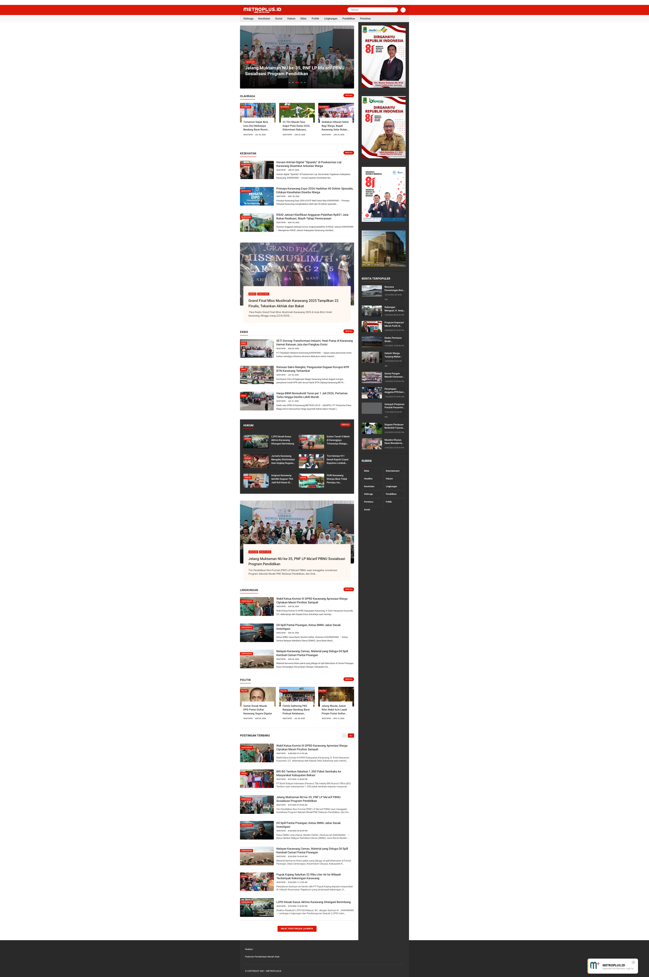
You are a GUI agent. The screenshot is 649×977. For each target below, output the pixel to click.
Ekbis (366, 470)
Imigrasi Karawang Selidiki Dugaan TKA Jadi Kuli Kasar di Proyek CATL (282, 479)
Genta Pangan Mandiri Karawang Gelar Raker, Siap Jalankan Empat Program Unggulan (394, 375)
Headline (368, 478)
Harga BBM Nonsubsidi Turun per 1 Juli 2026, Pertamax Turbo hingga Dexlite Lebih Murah (312, 395)
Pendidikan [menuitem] (348, 18)
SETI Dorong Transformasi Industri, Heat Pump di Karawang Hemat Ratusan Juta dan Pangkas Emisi (314, 342)
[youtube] (402, 971)
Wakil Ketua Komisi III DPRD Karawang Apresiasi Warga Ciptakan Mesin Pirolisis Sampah (311, 600)
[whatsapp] (388, 971)
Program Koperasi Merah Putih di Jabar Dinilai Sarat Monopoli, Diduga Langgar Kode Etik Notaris (394, 324)
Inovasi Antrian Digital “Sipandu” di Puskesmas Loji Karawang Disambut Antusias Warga (308, 164)
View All (348, 95)
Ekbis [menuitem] (304, 18)
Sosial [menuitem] (278, 18)
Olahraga (368, 494)
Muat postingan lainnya (297, 928)
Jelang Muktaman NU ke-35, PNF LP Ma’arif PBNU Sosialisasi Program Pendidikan (296, 561)
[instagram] (397, 971)
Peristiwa (368, 501)
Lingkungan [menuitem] (330, 18)
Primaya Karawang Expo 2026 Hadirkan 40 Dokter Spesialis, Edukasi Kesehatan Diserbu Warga (314, 190)
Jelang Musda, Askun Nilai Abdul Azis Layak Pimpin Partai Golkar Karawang (334, 710)
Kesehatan (369, 486)
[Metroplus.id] (262, 12)
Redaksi (249, 949)
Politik (389, 501)
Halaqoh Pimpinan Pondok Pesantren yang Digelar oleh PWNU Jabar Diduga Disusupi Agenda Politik (394, 406)
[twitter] (384, 971)
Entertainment (392, 470)
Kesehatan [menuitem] (264, 18)
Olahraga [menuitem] (248, 18)
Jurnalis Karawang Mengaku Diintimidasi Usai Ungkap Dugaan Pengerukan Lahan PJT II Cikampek (283, 460)
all (351, 735)
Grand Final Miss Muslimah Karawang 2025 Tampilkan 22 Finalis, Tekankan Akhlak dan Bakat (293, 303)
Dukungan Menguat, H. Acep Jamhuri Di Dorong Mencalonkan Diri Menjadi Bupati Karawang (394, 309)
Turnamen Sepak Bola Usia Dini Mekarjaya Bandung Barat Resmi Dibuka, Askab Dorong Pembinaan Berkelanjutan (257, 126)
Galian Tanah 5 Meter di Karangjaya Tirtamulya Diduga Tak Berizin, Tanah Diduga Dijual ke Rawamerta (338, 440)
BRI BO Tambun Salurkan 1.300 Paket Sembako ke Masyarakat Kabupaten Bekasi (308, 773)
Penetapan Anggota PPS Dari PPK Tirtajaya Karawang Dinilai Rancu (393, 390)
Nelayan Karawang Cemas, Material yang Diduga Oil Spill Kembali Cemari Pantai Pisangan (312, 653)
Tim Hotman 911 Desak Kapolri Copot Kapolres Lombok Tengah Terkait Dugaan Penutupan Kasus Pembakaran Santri (337, 460)
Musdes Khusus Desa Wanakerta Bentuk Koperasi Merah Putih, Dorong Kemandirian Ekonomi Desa (393, 441)
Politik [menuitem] (315, 18)
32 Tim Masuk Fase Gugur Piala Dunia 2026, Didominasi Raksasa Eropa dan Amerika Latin (296, 126)
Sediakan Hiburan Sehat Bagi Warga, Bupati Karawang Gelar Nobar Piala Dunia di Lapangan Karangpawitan (335, 126)
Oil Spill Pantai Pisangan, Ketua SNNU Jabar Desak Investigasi (295, 70)
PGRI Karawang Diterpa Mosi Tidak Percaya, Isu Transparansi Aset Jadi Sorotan (337, 479)
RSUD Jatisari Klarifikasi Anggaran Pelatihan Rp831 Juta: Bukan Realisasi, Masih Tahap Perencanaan (312, 216)
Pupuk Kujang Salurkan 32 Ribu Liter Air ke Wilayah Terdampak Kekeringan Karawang (308, 876)
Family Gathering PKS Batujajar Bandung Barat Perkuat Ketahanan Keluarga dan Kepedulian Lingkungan (296, 710)
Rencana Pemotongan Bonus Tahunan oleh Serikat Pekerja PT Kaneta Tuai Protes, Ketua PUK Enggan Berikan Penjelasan (395, 288)
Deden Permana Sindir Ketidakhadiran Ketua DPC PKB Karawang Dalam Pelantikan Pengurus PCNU (393, 339)
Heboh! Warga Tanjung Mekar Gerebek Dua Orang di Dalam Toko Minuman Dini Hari (394, 355)
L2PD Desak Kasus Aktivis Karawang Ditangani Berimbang (282, 440)
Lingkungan (391, 486)
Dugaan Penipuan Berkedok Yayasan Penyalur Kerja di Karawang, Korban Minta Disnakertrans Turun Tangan (394, 426)
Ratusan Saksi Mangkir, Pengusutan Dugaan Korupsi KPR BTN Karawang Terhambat (312, 368)
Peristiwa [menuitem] (365, 18)
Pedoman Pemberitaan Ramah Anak (262, 956)
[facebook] (379, 971)
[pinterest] (393, 971)
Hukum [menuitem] (291, 18)
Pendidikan (391, 494)
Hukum (389, 478)
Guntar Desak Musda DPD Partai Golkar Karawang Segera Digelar (257, 709)
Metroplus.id (273, 971)
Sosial (367, 509)
